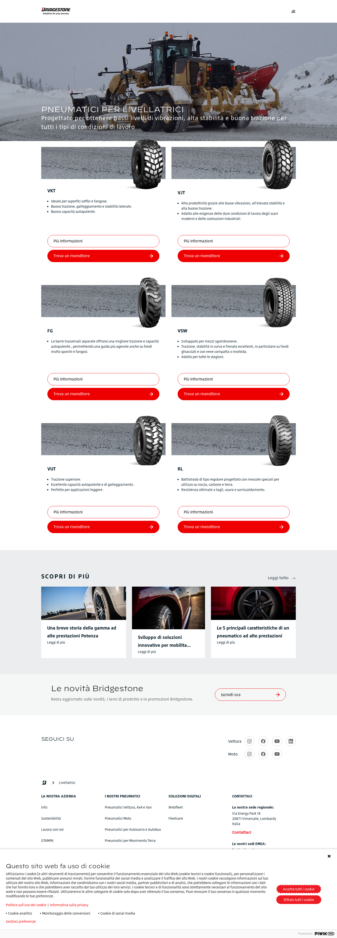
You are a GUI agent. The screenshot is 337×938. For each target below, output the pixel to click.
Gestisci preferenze (21, 921)
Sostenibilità (51, 818)
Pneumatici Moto (118, 818)
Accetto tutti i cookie (299, 889)
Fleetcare (175, 818)
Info (44, 807)
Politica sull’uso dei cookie (26, 905)
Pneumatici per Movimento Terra (130, 840)
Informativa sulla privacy (69, 905)
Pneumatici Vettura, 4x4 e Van (128, 807)
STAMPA (47, 840)
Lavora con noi (52, 829)
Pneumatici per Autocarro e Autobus (133, 829)
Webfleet (175, 807)
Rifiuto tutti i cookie (299, 900)
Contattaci (241, 832)
